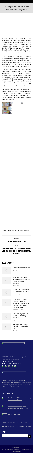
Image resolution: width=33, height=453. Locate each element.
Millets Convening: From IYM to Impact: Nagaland (21, 291)
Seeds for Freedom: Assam (21, 268)
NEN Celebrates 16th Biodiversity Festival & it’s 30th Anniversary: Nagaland (21, 280)
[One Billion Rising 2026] (4, 416)
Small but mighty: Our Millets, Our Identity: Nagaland (20, 316)
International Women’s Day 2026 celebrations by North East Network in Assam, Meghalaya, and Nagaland (18, 407)
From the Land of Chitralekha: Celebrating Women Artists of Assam (19, 399)
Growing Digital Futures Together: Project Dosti (15, 422)
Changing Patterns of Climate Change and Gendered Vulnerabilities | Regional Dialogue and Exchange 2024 (22, 303)
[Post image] (6, 270)
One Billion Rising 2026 (14, 414)
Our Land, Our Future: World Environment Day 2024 (21, 326)
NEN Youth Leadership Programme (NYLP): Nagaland (16, 426)
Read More (17, 389)
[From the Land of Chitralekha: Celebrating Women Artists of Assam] (4, 400)
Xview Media (17, 451)
